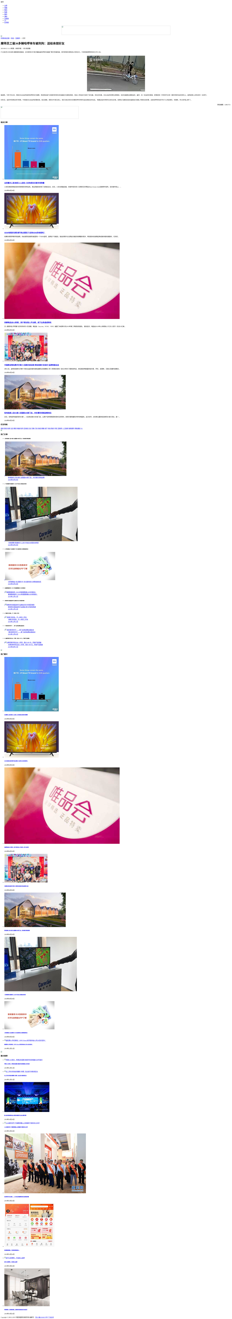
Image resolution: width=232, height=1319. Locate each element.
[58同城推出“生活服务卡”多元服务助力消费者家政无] (29, 1029)
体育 (8, 428)
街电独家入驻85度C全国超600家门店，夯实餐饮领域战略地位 (27, 413)
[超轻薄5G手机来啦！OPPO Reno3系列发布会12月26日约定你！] (25, 1040)
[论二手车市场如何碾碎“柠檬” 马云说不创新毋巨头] (21, 1071)
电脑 (5, 8)
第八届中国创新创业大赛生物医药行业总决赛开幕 (15, 1115)
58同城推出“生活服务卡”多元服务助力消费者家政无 (15, 1032)
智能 (5, 12)
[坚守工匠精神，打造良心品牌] (14, 1258)
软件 (21, 428)
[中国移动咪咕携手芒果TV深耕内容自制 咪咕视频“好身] (26, 882)
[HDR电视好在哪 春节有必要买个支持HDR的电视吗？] (31, 757)
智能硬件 (71, 428)
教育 (15, 428)
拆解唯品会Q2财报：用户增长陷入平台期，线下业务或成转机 (27, 322)
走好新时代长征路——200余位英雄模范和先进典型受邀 (16, 1196)
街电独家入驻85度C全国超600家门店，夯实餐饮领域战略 (17, 930)
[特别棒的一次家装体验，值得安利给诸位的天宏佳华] (27, 1305)
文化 (29, 428)
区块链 (6, 22)
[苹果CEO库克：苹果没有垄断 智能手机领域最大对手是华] (23, 1060)
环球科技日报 (5, 38)
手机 (55, 428)
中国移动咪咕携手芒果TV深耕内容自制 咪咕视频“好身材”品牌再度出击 (31, 365)
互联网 (6, 18)
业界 (5, 5)
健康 (42, 428)
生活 (12, 428)
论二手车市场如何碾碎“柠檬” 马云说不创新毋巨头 (15, 1075)
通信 (5, 16)
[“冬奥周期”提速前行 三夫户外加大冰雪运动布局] (40, 991)
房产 (46, 428)
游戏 (5, 428)
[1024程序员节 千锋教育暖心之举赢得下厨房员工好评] (22, 1123)
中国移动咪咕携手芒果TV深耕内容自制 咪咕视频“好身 (16, 886)
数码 (5, 10)
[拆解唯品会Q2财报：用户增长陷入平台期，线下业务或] (62, 843)
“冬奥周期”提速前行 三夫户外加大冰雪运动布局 (15, 994)
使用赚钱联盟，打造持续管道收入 (11, 1250)
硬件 (5, 14)
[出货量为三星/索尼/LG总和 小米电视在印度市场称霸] (31, 711)
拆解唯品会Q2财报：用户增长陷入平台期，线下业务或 (16, 847)
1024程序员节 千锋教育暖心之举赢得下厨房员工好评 (16, 1127)
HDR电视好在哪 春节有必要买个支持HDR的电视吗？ (24, 233)
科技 (12, 38)
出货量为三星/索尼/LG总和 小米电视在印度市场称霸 (24, 183)
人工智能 (65, 428)
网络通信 (77, 428)
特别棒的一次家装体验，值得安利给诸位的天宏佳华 (15, 1309)
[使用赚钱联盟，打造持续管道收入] (29, 1246)
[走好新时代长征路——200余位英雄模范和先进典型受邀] (45, 1193)
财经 (39, 428)
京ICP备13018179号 (41, 1317)
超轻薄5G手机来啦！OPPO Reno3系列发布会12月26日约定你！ (18, 1044)
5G (5, 20)
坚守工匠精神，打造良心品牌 (10, 1261)
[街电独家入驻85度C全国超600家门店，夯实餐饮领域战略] (35, 926)
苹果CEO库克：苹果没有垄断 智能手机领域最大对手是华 (17, 1063)
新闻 (2, 428)
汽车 (36, 428)
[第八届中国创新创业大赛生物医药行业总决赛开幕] (26, 1111)
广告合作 (51, 1317)
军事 (33, 428)
